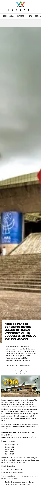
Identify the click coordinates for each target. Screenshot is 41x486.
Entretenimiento (24, 16)
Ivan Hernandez (24, 365)
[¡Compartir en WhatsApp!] (25, 371)
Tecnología (8, 16)
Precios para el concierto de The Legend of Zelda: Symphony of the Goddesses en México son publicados (20, 331)
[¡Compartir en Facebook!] (16, 371)
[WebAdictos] (20, 4)
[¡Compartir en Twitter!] (20, 371)
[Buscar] (32, 9)
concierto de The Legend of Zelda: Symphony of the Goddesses (19, 411)
